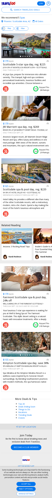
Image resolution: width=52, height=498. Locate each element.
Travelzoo (8, 3)
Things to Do (24, 409)
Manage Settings (26, 494)
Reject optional (26, 489)
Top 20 (21, 404)
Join (41, 3)
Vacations (22, 412)
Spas (22, 17)
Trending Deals (25, 415)
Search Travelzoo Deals (26, 9)
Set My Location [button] (27, 426)
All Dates (39, 21)
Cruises (21, 417)
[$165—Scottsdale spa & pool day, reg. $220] (26, 170)
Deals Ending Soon (26, 406)
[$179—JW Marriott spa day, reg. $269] (26, 108)
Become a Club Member (26, 447)
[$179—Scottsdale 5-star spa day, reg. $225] (26, 45)
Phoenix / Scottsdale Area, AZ (17, 21)
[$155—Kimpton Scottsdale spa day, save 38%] (26, 344)
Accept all (26, 484)
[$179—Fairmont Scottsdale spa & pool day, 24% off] (26, 278)
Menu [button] (48, 3)
